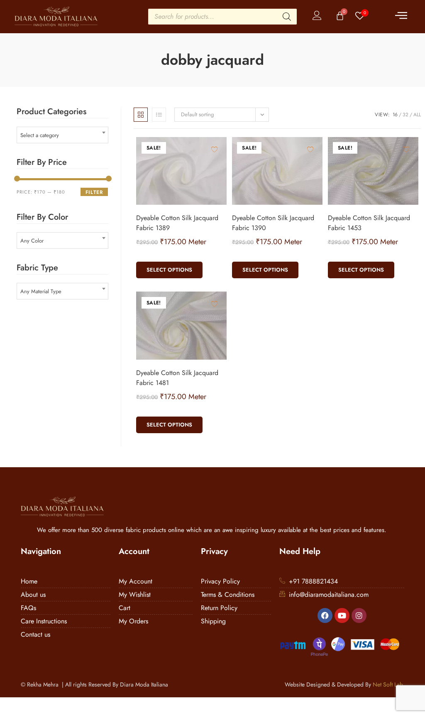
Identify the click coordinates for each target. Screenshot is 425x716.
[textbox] (62, 135)
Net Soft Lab (388, 684)
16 (395, 114)
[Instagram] (359, 615)
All (417, 114)
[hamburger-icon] (401, 16)
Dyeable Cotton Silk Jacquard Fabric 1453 (369, 223)
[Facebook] (325, 615)
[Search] (286, 16)
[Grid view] (141, 115)
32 (405, 114)
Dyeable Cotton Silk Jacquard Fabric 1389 (177, 223)
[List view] (159, 115)
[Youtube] (342, 615)
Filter (94, 192)
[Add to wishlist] (214, 149)
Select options (169, 270)
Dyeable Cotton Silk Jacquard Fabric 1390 (273, 223)
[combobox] (62, 135)
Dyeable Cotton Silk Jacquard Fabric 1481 (177, 377)
